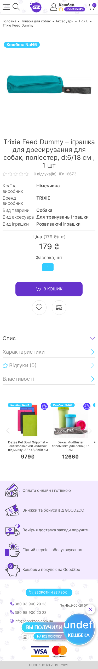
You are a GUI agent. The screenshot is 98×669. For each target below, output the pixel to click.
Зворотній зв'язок (50, 592)
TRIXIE (83, 21)
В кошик (52, 288)
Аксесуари (64, 21)
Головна (9, 21)
